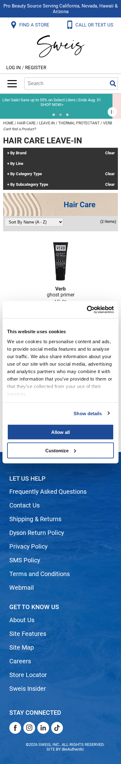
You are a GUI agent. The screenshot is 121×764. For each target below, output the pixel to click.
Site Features (27, 633)
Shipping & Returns (35, 519)
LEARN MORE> (77, 104)
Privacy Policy (28, 546)
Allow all (60, 432)
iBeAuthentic (73, 749)
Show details (88, 413)
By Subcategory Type (29, 184)
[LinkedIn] (43, 728)
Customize (57, 450)
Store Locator (28, 675)
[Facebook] (15, 728)
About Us (21, 620)
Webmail (21, 587)
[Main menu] (12, 83)
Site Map (21, 647)
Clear (110, 153)
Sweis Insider (27, 688)
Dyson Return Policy (36, 532)
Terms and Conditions (39, 574)
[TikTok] (57, 728)
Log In (14, 67)
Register (35, 67)
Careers (20, 661)
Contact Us (24, 505)
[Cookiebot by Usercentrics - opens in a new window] (87, 309)
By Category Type (26, 174)
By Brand (18, 153)
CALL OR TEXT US (94, 25)
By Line (16, 163)
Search (113, 83)
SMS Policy (24, 560)
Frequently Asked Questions (48, 491)
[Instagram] (29, 728)
